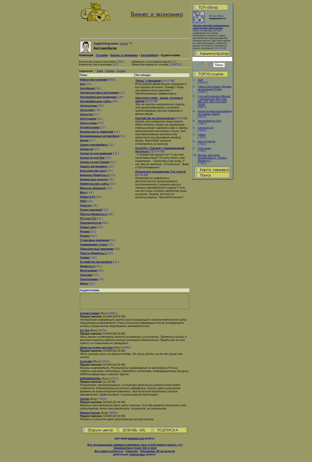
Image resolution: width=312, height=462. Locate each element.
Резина (85, 231)
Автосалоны (88, 105)
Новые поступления (93, 79)
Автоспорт (87, 110)
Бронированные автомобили (99, 136)
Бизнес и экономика (124, 55)
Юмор (84, 283)
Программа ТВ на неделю (157, 451)
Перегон (85, 205)
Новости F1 (87, 196)
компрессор (136, 438)
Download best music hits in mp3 (135, 448)
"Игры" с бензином (148, 80)
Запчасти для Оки (92, 157)
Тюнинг (85, 257)
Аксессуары (88, 123)
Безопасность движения (96, 131)
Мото (83, 192)
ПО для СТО (88, 218)
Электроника (89, 279)
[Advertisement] (212, 252)
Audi (200, 79)
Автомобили (149, 55)
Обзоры (109, 70)
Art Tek (84, 330)
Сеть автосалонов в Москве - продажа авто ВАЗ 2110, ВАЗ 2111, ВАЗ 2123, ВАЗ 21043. (214, 100)
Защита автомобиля (93, 166)
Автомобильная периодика (98, 97)
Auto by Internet (206, 141)
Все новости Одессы (109, 451)
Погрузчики (204, 148)
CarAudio (86, 361)
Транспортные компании (96, 249)
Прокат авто (88, 227)
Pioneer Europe (90, 412)
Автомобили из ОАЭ (209, 120)
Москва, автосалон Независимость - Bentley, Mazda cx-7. (212, 158)
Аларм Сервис (90, 313)
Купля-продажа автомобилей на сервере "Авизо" (214, 112)
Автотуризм (88, 118)
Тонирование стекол (93, 244)
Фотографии (88, 270)
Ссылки (121, 70)
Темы (100, 70)
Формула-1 (87, 266)
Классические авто (93, 170)
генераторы (137, 454)
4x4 (82, 84)
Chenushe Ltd (205, 127)
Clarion (202, 134)
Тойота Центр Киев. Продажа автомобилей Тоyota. (214, 88)
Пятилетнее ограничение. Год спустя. (160, 171)
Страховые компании (94, 240)
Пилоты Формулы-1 (93, 214)
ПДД (83, 201)
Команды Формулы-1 (94, 175)
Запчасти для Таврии (94, 162)
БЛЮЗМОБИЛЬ (90, 378)
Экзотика (86, 275)
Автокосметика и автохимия (99, 92)
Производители (90, 222)
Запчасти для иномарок (96, 153)
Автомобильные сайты (95, 101)
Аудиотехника (89, 127)
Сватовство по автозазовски (154, 118)
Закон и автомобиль (93, 144)
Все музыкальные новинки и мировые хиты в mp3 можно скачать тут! (135, 444)
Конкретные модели (93, 179)
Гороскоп (131, 451)
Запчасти (86, 149)
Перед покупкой (91, 209)
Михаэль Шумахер (93, 188)
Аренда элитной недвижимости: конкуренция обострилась (211, 26)
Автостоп (86, 114)
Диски (84, 140)
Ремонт (85, 236)
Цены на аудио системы (96, 347)
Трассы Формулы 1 (93, 253)
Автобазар (87, 88)
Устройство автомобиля (96, 262)
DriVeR (124, 43)
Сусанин (102, 55)
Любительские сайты (94, 183)
